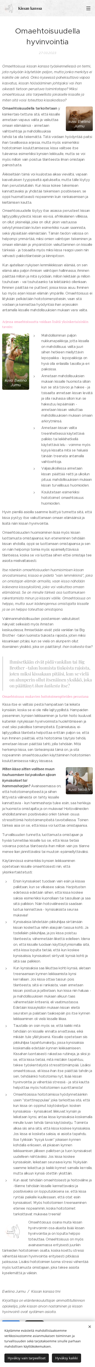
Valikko (88, 8)
